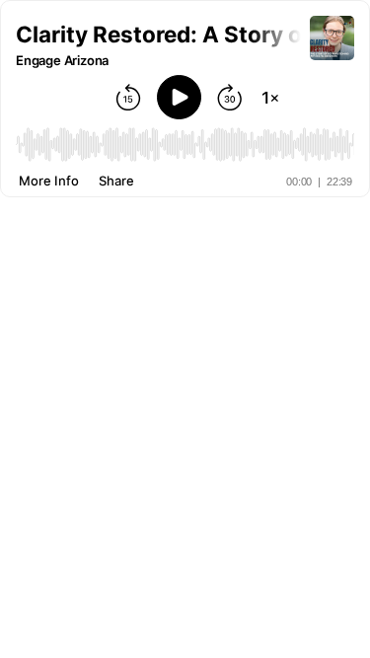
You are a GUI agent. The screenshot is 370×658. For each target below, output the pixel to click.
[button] (163, 34)
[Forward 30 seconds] (230, 97)
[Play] (179, 97)
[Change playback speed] (270, 97)
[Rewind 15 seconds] (128, 97)
